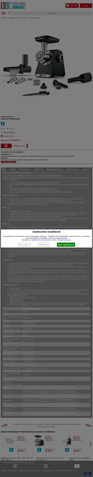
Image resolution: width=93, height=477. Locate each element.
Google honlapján (64, 240)
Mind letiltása (24, 245)
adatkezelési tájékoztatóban (41, 240)
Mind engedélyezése (66, 245)
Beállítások (43, 245)
